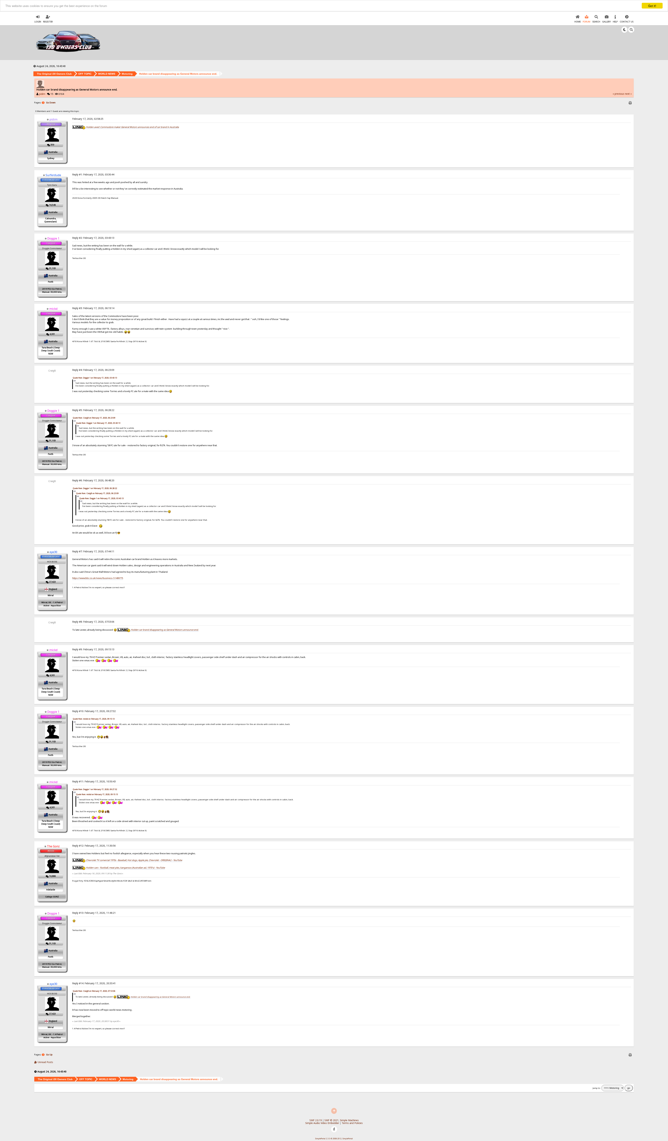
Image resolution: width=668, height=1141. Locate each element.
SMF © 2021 (331, 1120)
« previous (618, 93)
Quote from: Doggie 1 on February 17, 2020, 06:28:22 (95, 488)
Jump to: (597, 1088)
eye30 (53, 552)
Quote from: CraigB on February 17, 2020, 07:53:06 (94, 991)
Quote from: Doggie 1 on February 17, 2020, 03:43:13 (95, 378)
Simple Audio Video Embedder (322, 1123)
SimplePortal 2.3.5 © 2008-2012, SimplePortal (334, 1138)
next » (628, 93)
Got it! (652, 5)
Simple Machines (349, 1120)
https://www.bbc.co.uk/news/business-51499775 (97, 578)
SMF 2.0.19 (315, 1120)
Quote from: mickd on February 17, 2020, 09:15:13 (94, 719)
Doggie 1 (53, 238)
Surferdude (53, 175)
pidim (42, 94)
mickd (53, 309)
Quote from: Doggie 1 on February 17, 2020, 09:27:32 (95, 789)
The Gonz (53, 846)
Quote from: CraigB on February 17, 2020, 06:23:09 (94, 418)
